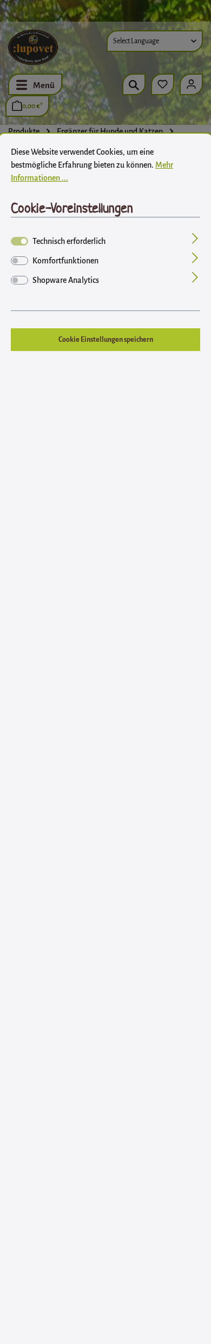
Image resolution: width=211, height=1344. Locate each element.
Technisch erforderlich (69, 241)
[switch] (19, 260)
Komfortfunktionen (65, 260)
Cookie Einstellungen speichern (105, 339)
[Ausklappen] (195, 240)
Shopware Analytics (65, 280)
